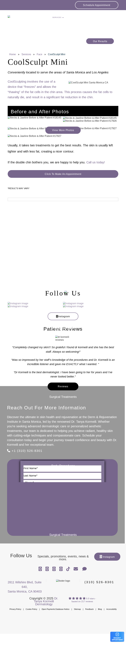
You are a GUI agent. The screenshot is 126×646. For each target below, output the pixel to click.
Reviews (63, 386)
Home (12, 54)
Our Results (100, 41)
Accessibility (111, 609)
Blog (100, 609)
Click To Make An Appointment (63, 174)
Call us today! (95, 162)
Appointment (96, 5)
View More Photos (63, 130)
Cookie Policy (31, 609)
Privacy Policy (15, 609)
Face (39, 54)
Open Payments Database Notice (55, 609)
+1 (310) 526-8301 (26, 450)
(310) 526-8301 (99, 582)
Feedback (89, 609)
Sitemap (77, 609)
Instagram (64, 316)
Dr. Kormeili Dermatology (25, 18)
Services (26, 54)
